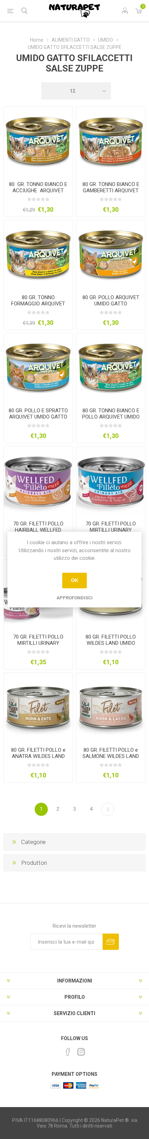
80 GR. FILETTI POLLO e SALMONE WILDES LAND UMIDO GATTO (110, 756)
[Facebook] (67, 1051)
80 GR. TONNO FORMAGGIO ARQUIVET (38, 300)
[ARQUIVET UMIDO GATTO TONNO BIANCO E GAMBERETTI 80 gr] (110, 141)
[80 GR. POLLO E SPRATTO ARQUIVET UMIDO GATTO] (38, 367)
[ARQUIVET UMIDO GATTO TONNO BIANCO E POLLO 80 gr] (110, 367)
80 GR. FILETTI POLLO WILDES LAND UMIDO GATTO (111, 643)
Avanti (107, 809)
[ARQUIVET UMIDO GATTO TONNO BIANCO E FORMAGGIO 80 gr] (38, 254)
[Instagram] (81, 1051)
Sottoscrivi (111, 942)
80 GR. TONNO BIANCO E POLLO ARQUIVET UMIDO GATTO (111, 416)
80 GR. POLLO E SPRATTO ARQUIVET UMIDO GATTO (38, 413)
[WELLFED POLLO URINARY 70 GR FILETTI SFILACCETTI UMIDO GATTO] (110, 480)
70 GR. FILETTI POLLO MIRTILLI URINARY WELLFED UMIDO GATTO (111, 530)
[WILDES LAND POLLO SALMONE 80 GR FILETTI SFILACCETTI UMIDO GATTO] (110, 707)
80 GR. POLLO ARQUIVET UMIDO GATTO (110, 300)
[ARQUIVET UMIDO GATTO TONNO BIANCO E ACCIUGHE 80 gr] (38, 141)
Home (36, 40)
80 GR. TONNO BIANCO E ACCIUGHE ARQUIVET (38, 187)
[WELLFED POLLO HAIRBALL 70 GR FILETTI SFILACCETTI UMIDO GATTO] (38, 480)
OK (74, 580)
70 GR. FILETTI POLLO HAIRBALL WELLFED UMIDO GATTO (38, 530)
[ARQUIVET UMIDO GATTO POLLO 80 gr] (110, 254)
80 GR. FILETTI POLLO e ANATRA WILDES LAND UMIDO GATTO (38, 756)
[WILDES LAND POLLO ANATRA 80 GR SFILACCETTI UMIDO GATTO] (38, 707)
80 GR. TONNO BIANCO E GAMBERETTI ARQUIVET (110, 187)
